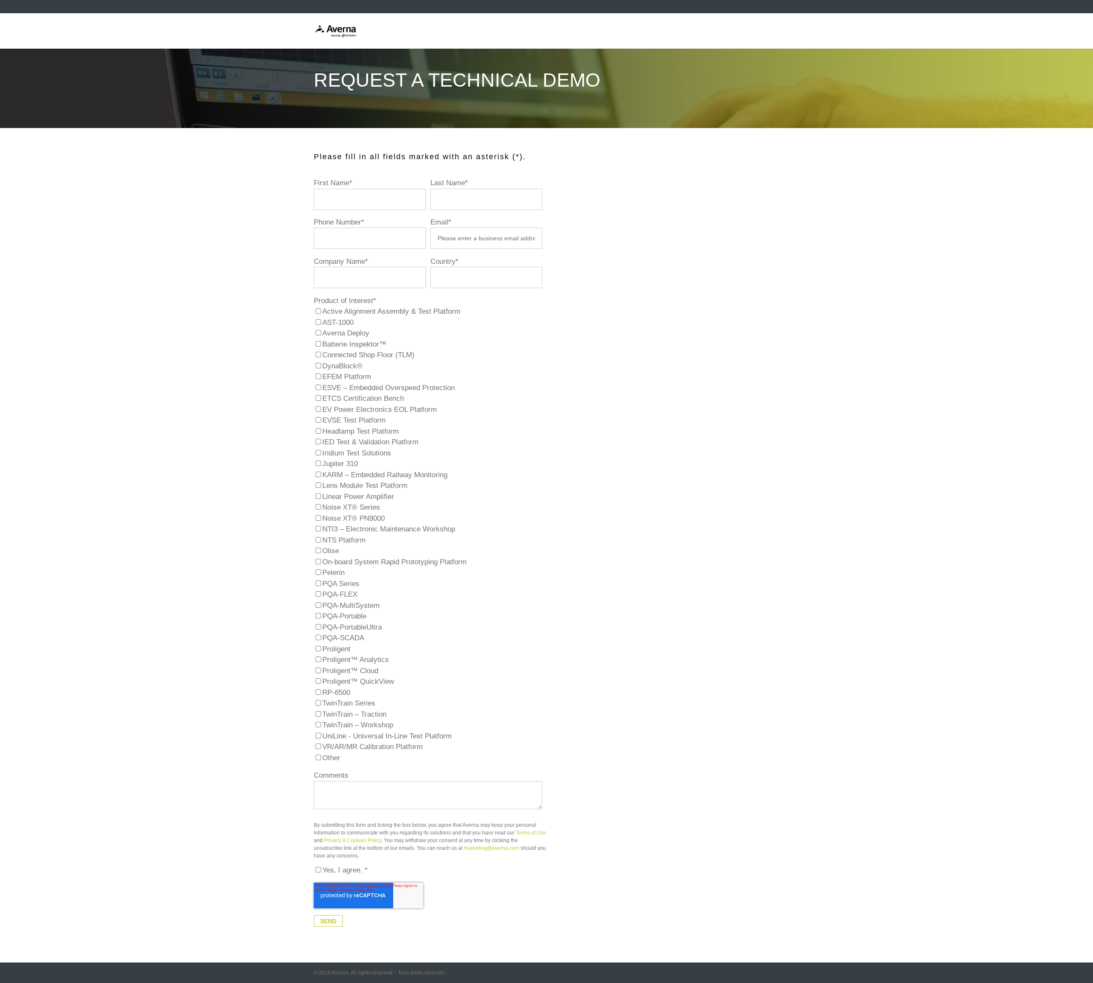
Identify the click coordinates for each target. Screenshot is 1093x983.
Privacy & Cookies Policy (352, 840)
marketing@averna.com (491, 848)
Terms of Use (531, 833)
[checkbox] (428, 534)
